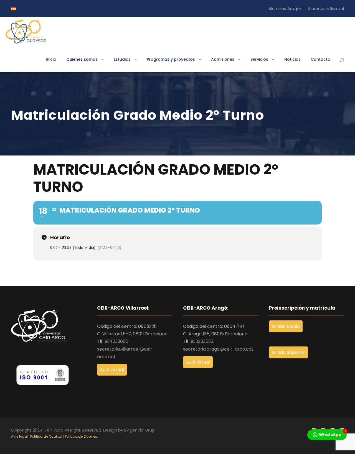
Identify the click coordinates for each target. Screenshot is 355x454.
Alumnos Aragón (285, 8)
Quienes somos (82, 59)
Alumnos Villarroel (326, 8)
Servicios (259, 59)
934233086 (116, 341)
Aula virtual (112, 369)
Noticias (292, 59)
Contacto (320, 59)
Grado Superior (288, 352)
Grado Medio (286, 326)
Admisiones (222, 59)
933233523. (202, 341)
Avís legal (19, 436)
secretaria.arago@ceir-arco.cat (218, 349)
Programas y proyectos (171, 59)
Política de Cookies (81, 436)
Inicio (51, 59)
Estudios (122, 59)
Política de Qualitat (46, 436)
